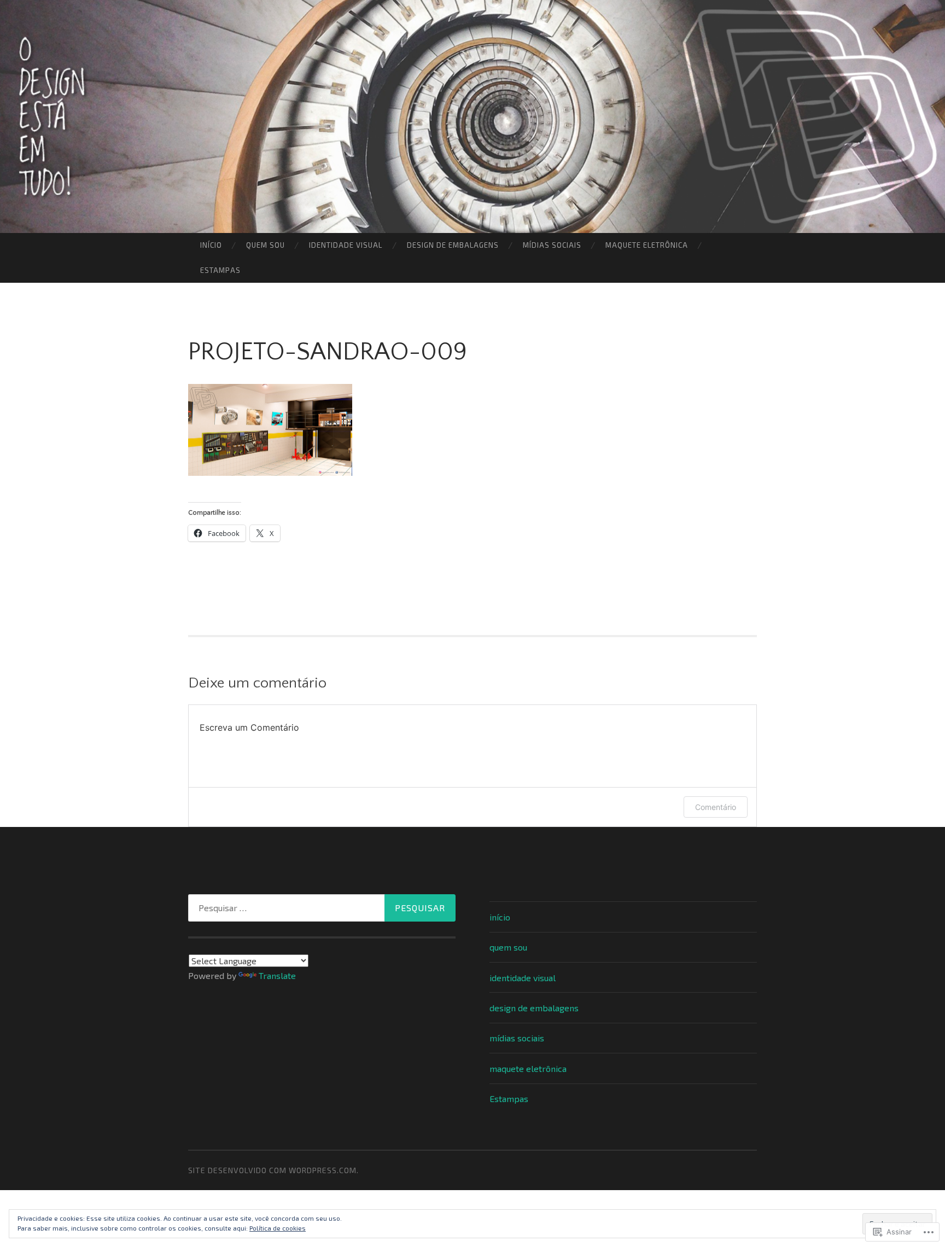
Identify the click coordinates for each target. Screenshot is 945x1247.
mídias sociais (552, 245)
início (211, 245)
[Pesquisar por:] (322, 908)
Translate (277, 975)
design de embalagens (453, 245)
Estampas (220, 270)
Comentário (715, 807)
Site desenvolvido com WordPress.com (272, 1170)
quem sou (265, 245)
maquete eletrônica (646, 245)
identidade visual (345, 245)
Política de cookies (277, 1228)
